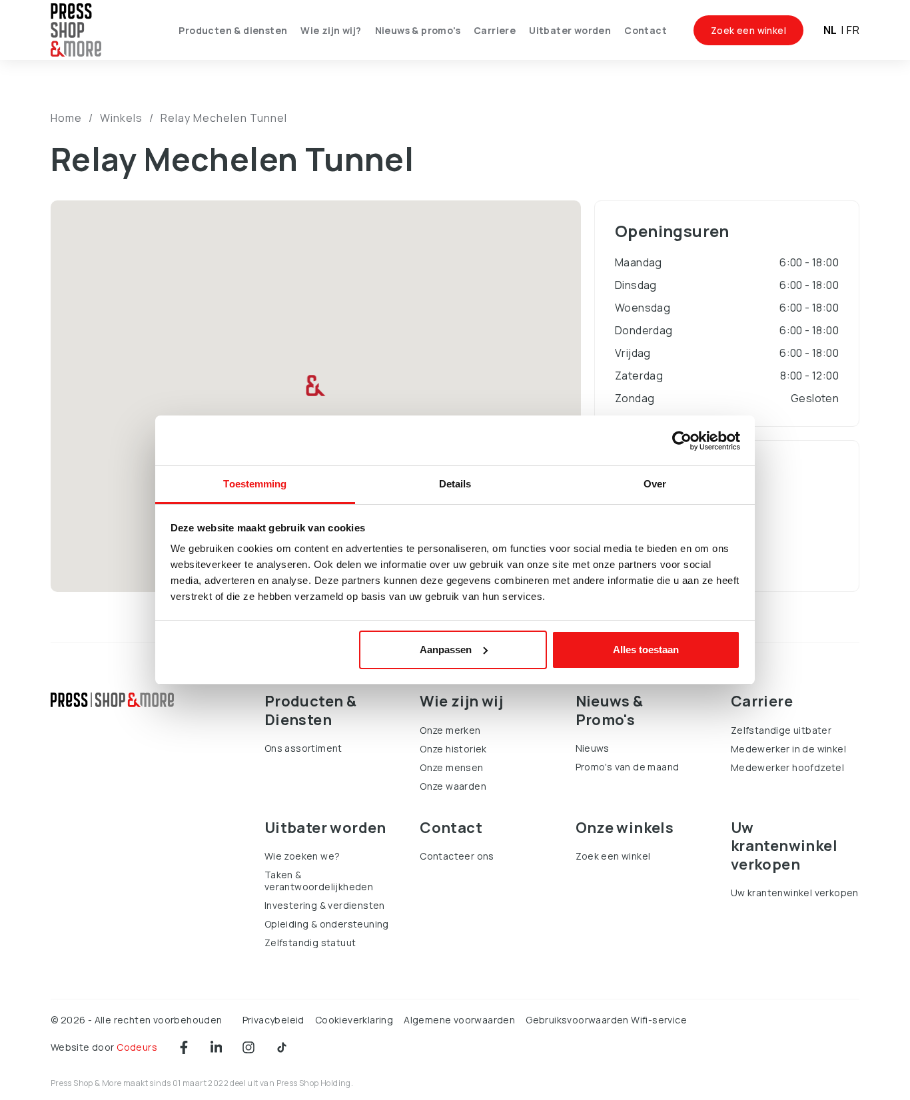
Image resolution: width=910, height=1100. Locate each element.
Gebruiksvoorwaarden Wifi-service (606, 1019)
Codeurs (137, 1047)
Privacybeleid (273, 1019)
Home (66, 118)
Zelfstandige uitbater (781, 730)
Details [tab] (455, 483)
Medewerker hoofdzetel (787, 767)
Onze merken (450, 730)
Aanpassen (446, 649)
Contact (645, 30)
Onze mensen (451, 767)
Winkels (121, 118)
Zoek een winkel (748, 30)
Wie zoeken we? (302, 856)
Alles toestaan (646, 649)
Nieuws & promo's (417, 30)
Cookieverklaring (354, 1019)
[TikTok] (281, 1047)
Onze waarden (453, 786)
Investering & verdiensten (324, 905)
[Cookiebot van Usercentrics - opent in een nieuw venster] (682, 441)
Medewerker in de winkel (788, 748)
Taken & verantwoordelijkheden (318, 880)
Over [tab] (655, 483)
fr (853, 30)
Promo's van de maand (628, 766)
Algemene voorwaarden (459, 1019)
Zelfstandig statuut (310, 942)
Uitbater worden (570, 30)
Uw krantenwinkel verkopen (795, 892)
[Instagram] (248, 1047)
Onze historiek (453, 748)
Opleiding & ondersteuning (326, 924)
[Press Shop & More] (76, 30)
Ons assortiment (303, 748)
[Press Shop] (112, 699)
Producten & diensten (233, 30)
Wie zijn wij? (330, 30)
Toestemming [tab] (254, 483)
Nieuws (593, 748)
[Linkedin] (216, 1047)
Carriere (495, 30)
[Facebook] (184, 1047)
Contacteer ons (457, 856)
